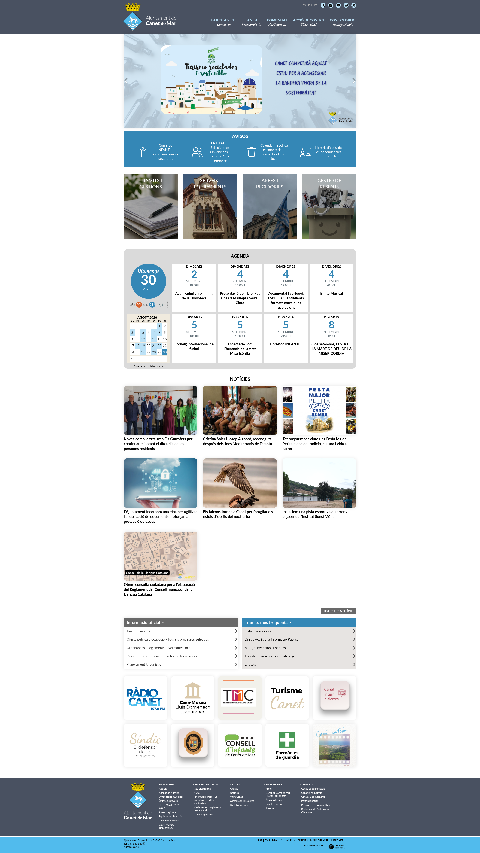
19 (143, 346)
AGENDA (240, 256)
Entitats (250, 664)
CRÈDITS (303, 840)
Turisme (270, 808)
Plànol (269, 788)
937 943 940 (135, 843)
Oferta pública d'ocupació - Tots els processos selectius (168, 639)
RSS (260, 840)
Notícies (234, 792)
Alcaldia (163, 788)
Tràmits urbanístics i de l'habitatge (270, 656)
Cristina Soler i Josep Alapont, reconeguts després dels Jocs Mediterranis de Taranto (237, 441)
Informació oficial (145, 622)
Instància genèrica (258, 631)
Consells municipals (311, 792)
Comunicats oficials (169, 820)
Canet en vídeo (274, 804)
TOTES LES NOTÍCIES (338, 611)
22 (159, 346)
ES (304, 5)
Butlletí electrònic (239, 804)
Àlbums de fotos (274, 799)
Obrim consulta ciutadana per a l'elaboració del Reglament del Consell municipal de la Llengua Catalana (159, 589)
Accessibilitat (288, 840)
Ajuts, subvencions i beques (265, 648)
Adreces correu (132, 846)
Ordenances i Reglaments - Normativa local (159, 648)
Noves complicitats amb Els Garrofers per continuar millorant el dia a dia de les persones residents (158, 444)
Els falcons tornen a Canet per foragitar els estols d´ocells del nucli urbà (238, 514)
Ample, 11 (143, 840)
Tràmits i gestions (203, 814)
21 (154, 346)
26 (143, 352)
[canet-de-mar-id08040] (161, 305)
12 (143, 339)
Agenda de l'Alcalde (169, 792)
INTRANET (337, 840)
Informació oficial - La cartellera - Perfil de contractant (205, 800)
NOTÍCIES (240, 379)
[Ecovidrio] (240, 126)
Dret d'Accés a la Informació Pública (271, 639)
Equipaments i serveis (170, 816)
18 (138, 346)
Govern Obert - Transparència (167, 826)
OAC (197, 792)
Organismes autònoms (313, 796)
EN (310, 5)
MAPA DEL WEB (319, 840)
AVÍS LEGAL (271, 840)
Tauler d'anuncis (139, 631)
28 (154, 352)
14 (154, 339)
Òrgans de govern (168, 800)
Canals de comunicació (313, 788)
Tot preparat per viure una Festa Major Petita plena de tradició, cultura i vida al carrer (315, 444)
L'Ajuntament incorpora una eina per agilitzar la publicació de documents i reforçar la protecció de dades (160, 516)
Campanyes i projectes (242, 800)
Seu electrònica (202, 788)
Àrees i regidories (168, 812)
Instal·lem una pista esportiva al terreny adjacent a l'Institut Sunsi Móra (315, 514)
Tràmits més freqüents (268, 622)
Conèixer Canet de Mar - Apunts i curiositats (279, 794)
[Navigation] (126, 81)
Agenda (234, 788)
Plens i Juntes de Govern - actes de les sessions (162, 656)
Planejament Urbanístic (144, 664)
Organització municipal (171, 796)
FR (316, 5)
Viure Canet (236, 796)
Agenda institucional (149, 366)
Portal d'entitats (309, 800)
